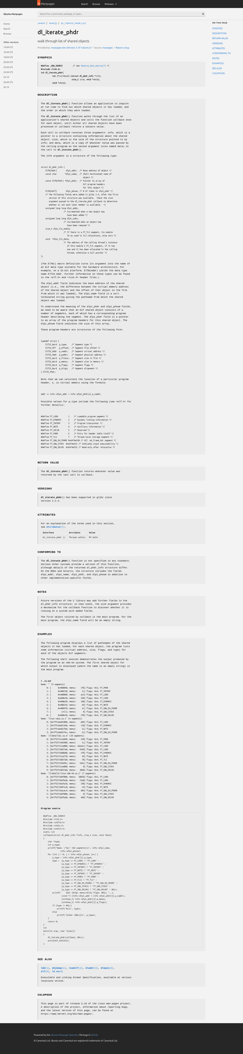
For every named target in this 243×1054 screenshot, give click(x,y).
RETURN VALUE (220, 38)
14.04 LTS (8, 47)
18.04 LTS (8, 57)
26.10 (6, 87)
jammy (41, 23)
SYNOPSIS (217, 28)
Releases (109, 4)
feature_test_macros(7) (93, 65)
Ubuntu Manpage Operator (64, 1035)
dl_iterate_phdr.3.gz (73, 23)
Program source (50, 808)
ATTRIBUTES (218, 48)
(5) (45, 971)
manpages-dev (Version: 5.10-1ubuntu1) (71, 47)
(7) (55, 527)
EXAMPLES (218, 63)
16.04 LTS (8, 52)
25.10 (6, 77)
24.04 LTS (8, 72)
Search (84, 4)
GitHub (94, 1035)
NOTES (215, 58)
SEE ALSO (217, 68)
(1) (45, 968)
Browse (96, 4)
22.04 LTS (8, 67)
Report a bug (122, 47)
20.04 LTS (8, 62)
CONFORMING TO (221, 53)
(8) (57, 971)
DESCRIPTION (219, 33)
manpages (107, 47)
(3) (91, 968)
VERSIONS (217, 43)
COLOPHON (218, 73)
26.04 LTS (8, 82)
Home (6, 23)
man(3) (53, 23)
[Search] (203, 14)
